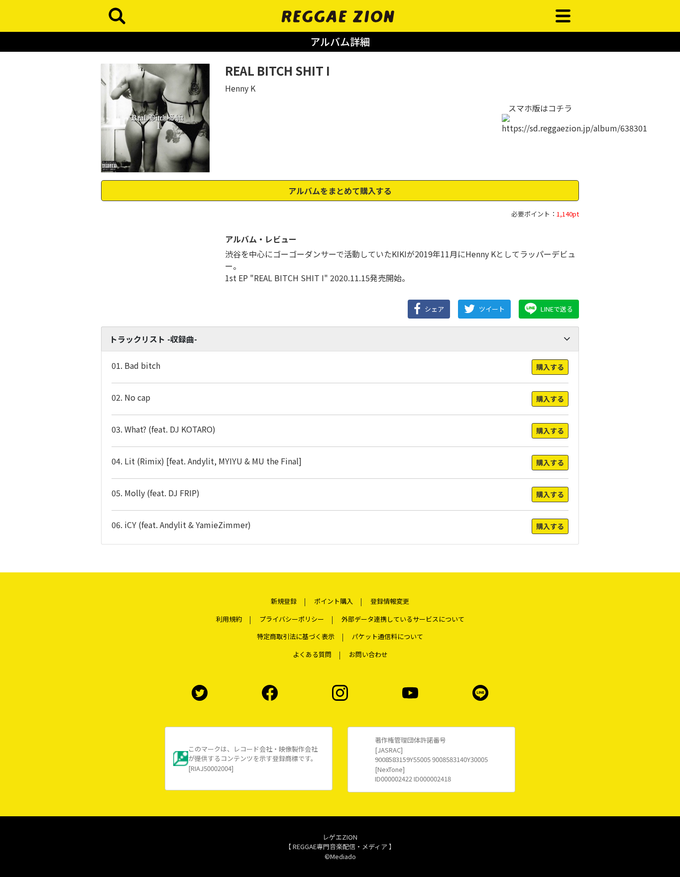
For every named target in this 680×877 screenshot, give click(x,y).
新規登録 (284, 601)
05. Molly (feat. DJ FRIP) (156, 493)
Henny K (240, 88)
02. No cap (131, 397)
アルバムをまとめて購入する (340, 191)
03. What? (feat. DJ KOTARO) (164, 429)
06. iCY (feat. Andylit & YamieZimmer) (181, 525)
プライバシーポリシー (291, 619)
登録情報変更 (389, 601)
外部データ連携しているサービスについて (402, 619)
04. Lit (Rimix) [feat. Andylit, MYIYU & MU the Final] (207, 461)
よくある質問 (312, 654)
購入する (550, 367)
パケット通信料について (387, 636)
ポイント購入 (333, 601)
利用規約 (229, 619)
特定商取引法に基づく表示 (296, 636)
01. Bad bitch (136, 365)
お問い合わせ (368, 654)
